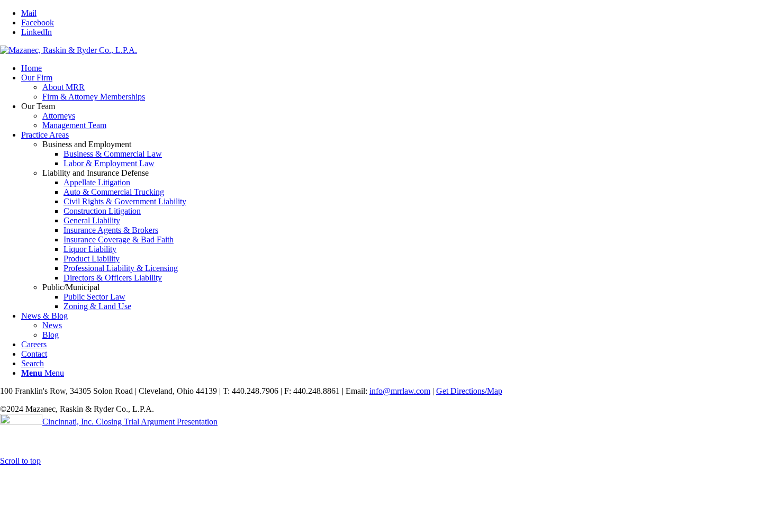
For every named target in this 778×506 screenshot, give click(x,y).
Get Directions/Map (469, 390)
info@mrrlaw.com (399, 390)
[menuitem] (399, 68)
